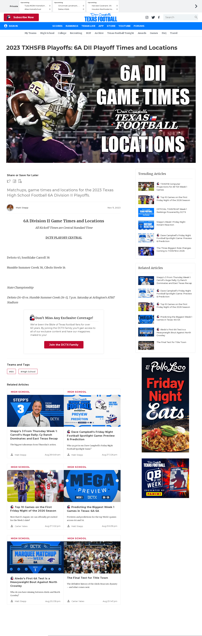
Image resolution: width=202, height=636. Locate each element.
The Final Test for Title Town (87, 577)
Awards (142, 33)
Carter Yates (21, 526)
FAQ (164, 33)
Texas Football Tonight (120, 33)
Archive (99, 33)
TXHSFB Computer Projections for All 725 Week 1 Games (172, 187)
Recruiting (76, 33)
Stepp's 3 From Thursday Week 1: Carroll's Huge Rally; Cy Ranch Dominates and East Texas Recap (34, 434)
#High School (28, 371)
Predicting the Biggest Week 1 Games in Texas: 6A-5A (174, 318)
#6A (11, 371)
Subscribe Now (23, 17)
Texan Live (88, 26)
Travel (173, 33)
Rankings (72, 26)
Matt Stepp (22, 207)
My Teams (30, 33)
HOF (88, 33)
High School (47, 33)
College (62, 33)
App (101, 26)
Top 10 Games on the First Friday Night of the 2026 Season (173, 198)
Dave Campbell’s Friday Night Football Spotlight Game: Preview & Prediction (91, 435)
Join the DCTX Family (63, 344)
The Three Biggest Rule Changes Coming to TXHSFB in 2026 (174, 249)
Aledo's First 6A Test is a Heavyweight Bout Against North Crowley (33, 582)
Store (111, 26)
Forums (139, 26)
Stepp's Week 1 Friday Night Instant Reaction (171, 223)
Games (154, 33)
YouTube (125, 26)
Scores (57, 26)
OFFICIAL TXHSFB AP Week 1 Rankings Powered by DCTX (172, 210)
